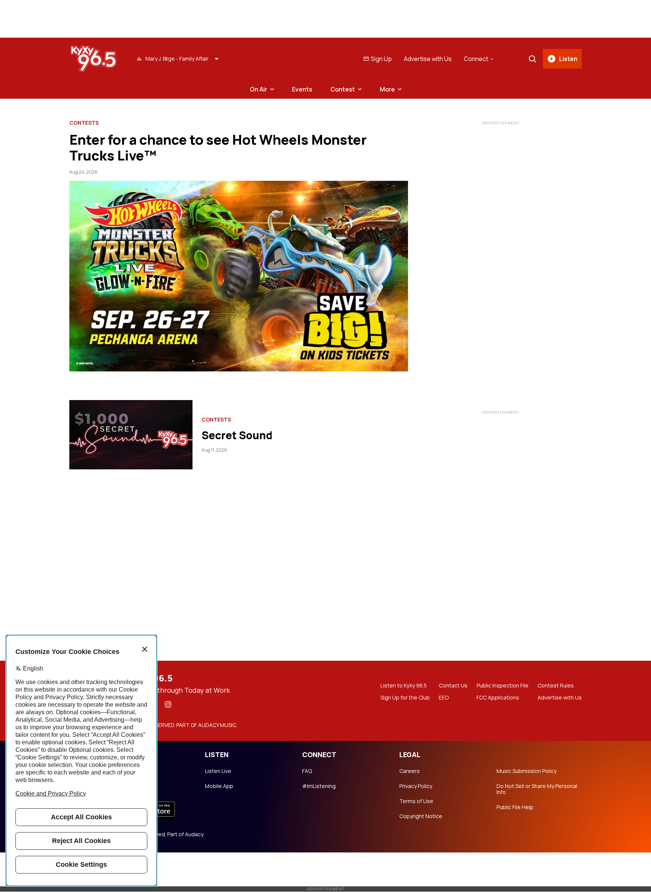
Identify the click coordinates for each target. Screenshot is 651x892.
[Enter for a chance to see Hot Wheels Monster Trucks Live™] (238, 276)
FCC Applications (498, 698)
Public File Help (515, 807)
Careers (409, 771)
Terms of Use (416, 801)
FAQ (307, 771)
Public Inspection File (503, 686)
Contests (84, 123)
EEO (444, 698)
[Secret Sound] (131, 434)
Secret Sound (237, 435)
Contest (342, 89)
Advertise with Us (428, 58)
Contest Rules (556, 686)
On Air (258, 89)
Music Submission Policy (526, 771)
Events (302, 89)
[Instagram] (168, 704)
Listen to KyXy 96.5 (404, 686)
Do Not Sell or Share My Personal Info (537, 789)
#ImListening (319, 786)
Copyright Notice (420, 816)
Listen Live (218, 771)
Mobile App (219, 786)
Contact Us (453, 686)
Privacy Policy (415, 786)
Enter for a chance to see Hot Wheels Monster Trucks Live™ (218, 147)
